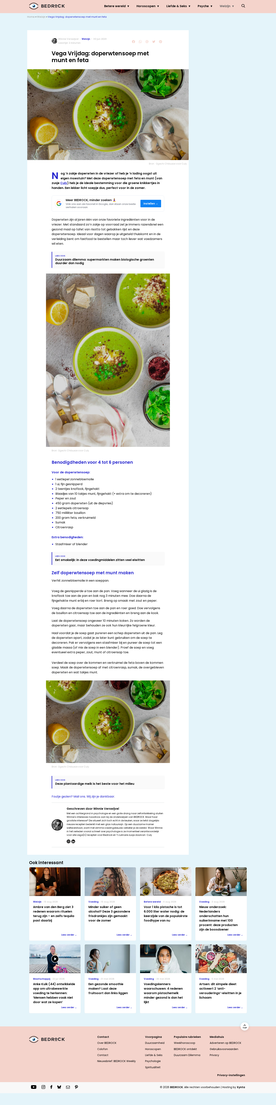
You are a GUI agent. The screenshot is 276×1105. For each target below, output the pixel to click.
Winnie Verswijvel (68, 39)
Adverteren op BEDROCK (225, 1043)
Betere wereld (115, 6)
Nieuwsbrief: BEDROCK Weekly (116, 1061)
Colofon (102, 1049)
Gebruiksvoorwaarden (224, 1049)
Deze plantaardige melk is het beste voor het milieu (94, 784)
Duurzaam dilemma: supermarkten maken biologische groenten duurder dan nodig (104, 261)
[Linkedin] (73, 841)
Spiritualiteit (153, 1067)
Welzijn (225, 6)
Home (31, 17)
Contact (102, 1055)
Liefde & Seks (176, 6)
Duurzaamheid (154, 1043)
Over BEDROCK (106, 1043)
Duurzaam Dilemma (187, 1055)
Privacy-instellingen (231, 1075)
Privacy (214, 1055)
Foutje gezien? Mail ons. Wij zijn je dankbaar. (83, 796)
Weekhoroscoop (184, 1043)
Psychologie (153, 1061)
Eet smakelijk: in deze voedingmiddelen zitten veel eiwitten (100, 560)
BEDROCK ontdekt (185, 1049)
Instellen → (150, 203)
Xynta (241, 1087)
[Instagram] (68, 841)
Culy (63, 183)
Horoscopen (145, 6)
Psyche (203, 6)
